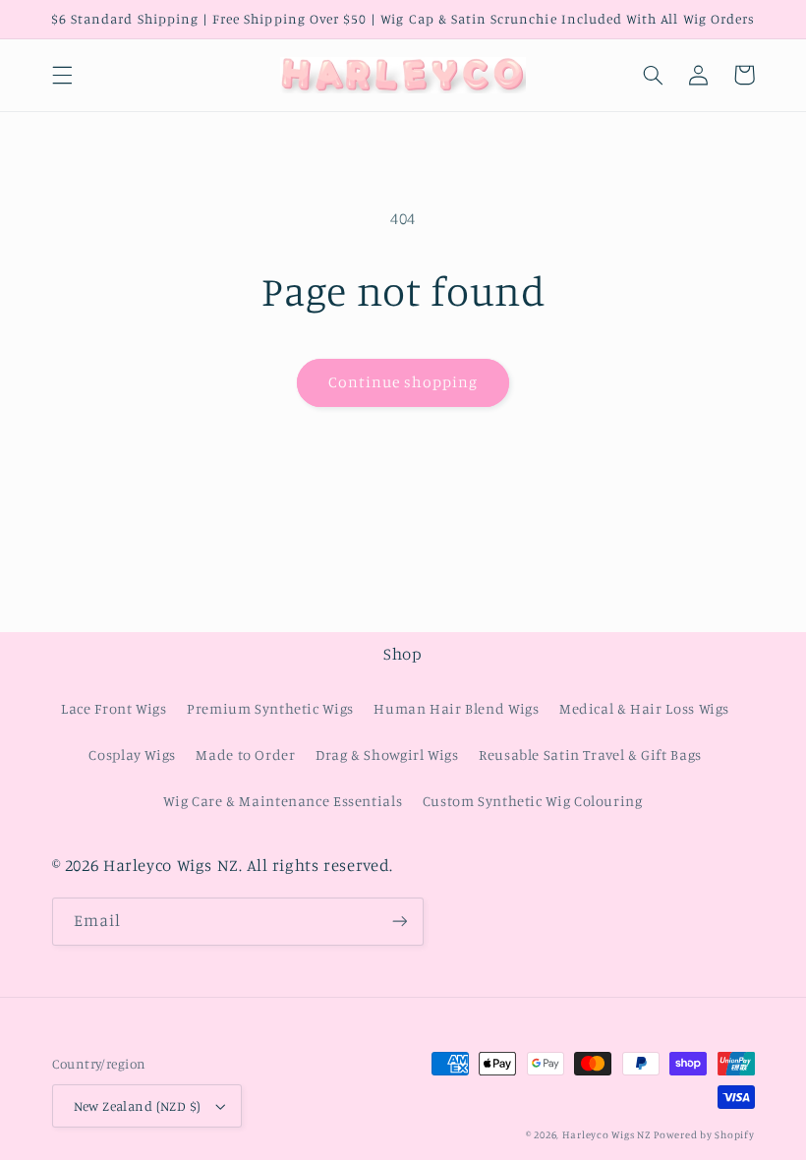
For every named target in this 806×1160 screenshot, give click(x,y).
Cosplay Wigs (132, 754)
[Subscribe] (399, 922)
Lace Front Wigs (113, 708)
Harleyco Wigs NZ (606, 1134)
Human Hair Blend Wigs (456, 708)
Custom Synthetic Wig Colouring (533, 800)
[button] (62, 74)
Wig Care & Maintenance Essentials (282, 800)
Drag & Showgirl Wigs (387, 754)
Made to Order (245, 754)
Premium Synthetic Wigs (270, 708)
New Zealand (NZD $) (138, 1106)
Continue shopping (403, 382)
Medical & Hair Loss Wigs (644, 708)
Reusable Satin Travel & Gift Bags (590, 754)
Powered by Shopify (704, 1134)
